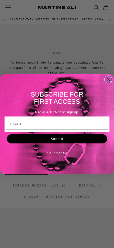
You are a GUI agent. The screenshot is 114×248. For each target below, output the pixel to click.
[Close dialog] (108, 79)
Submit (57, 139)
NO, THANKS (57, 152)
